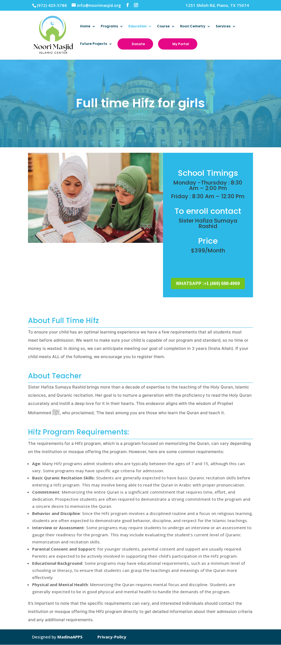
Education (137, 26)
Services (223, 26)
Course (163, 26)
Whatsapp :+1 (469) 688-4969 (208, 283)
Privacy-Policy (111, 637)
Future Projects (93, 44)
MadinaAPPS (70, 637)
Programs (109, 26)
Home (85, 26)
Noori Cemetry (192, 26)
